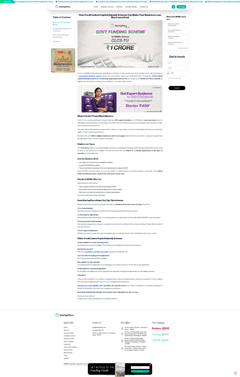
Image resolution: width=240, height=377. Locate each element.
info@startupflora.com (99, 327)
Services (119, 7)
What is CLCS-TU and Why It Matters (61, 24)
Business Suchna (107, 7)
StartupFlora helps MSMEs (88, 285)
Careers (66, 358)
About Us (66, 330)
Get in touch (56, 41)
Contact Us (144, 7)
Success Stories (131, 7)
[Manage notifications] (235, 372)
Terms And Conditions (70, 347)
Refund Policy (68, 352)
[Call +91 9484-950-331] (173, 7)
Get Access (140, 371)
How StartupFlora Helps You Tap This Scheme (62, 30)
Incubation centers (69, 336)
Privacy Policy (68, 350)
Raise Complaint (69, 341)
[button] (168, 73)
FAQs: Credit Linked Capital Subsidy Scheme (61, 36)
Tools (65, 355)
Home (96, 7)
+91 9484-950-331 (98, 330)
